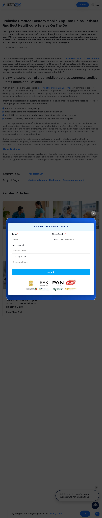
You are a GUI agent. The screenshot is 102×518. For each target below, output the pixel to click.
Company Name (19, 256)
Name (14, 234)
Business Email (18, 245)
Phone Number (58, 234)
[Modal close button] (93, 213)
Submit (51, 272)
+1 (55, 240)
